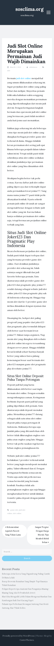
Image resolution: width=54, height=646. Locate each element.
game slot (14, 510)
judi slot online (23, 78)
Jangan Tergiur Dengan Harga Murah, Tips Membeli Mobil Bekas (42, 534)
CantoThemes (27, 640)
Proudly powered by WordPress (18, 635)
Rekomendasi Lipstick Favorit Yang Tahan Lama (13, 531)
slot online (17, 513)
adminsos (33, 67)
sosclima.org (29, 9)
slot (8, 70)
